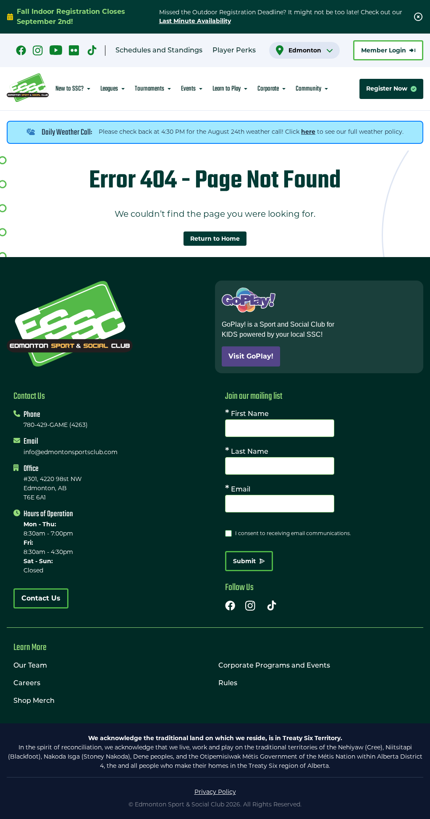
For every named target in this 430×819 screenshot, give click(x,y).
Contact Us (40, 598)
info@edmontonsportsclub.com (71, 452)
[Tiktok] (271, 606)
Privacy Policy (215, 792)
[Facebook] (21, 50)
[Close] (418, 17)
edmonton (304, 50)
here (308, 131)
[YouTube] (56, 50)
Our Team (30, 666)
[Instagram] (38, 50)
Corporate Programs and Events (274, 666)
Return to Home (215, 238)
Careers (26, 683)
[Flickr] (74, 50)
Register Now (386, 88)
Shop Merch (34, 701)
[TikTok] (92, 50)
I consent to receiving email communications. (293, 533)
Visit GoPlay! (250, 356)
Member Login (383, 50)
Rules (227, 683)
